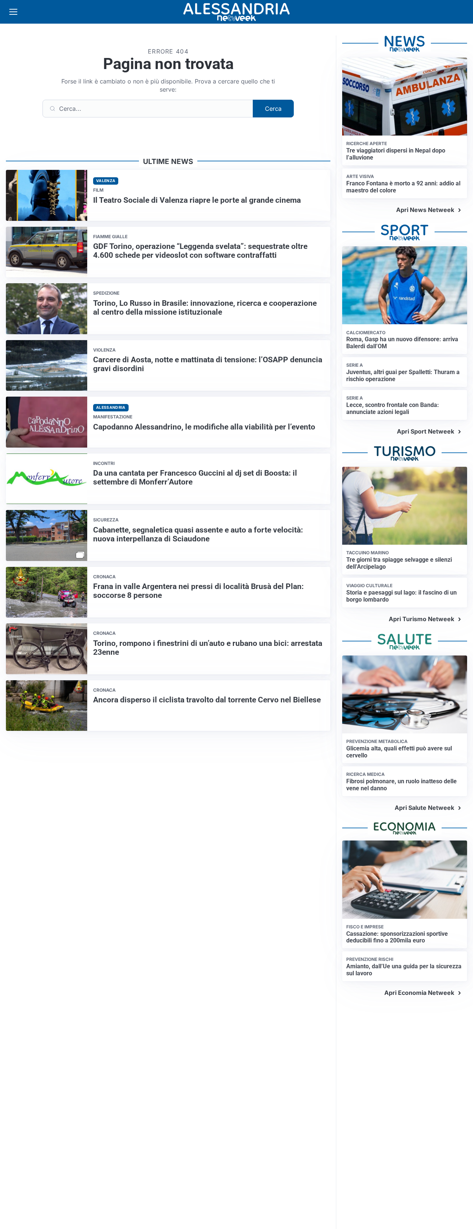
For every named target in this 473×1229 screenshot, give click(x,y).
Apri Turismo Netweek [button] (421, 619)
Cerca (273, 108)
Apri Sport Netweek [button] (425, 431)
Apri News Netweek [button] (425, 209)
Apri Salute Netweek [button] (424, 807)
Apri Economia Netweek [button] (419, 992)
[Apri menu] (13, 12)
